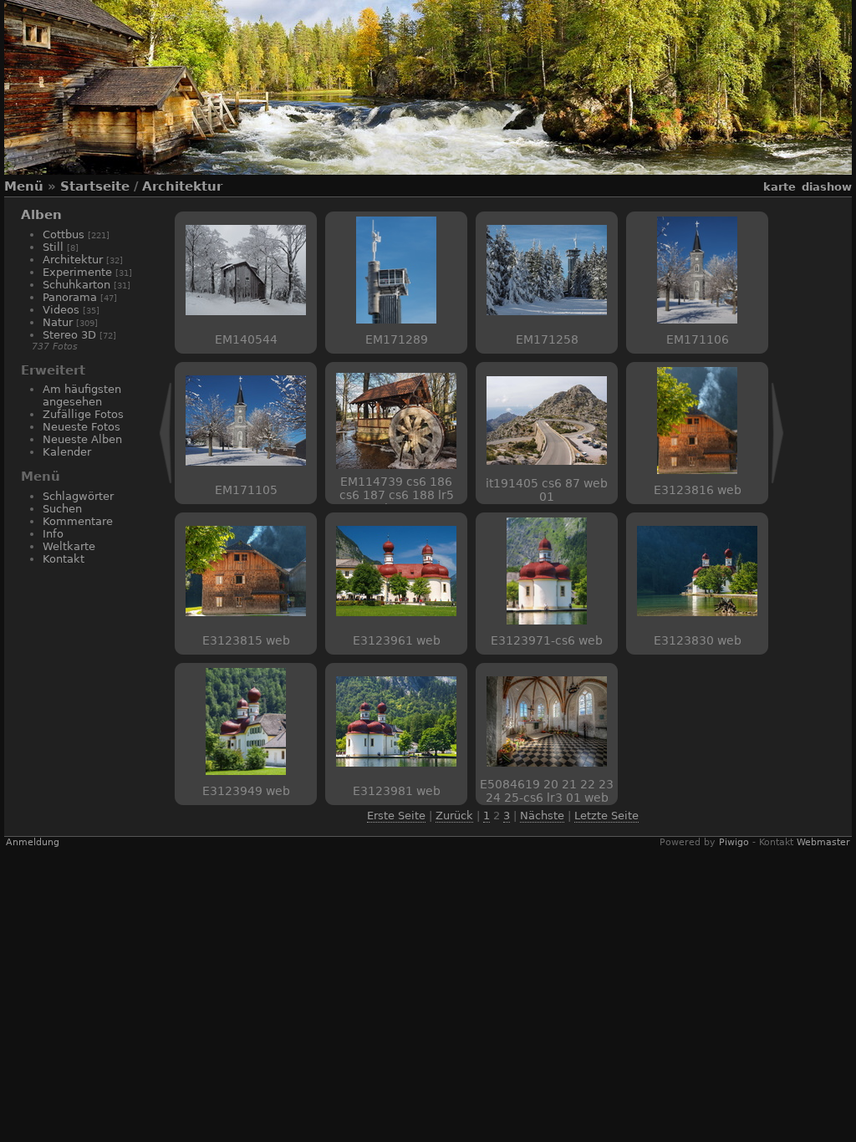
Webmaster (823, 842)
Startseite (95, 186)
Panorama (70, 297)
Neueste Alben (82, 439)
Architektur (182, 186)
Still (53, 247)
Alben (41, 214)
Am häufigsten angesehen (82, 395)
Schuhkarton (76, 284)
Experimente (77, 272)
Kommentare (78, 521)
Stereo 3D (69, 335)
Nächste (542, 815)
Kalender (67, 452)
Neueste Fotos (81, 427)
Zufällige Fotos (83, 414)
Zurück (454, 815)
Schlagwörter (78, 496)
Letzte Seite (606, 815)
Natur (58, 322)
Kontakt (63, 559)
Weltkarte (69, 546)
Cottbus (63, 234)
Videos (61, 309)
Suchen (62, 508)
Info (53, 534)
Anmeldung (32, 842)
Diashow (827, 187)
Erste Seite (396, 815)
